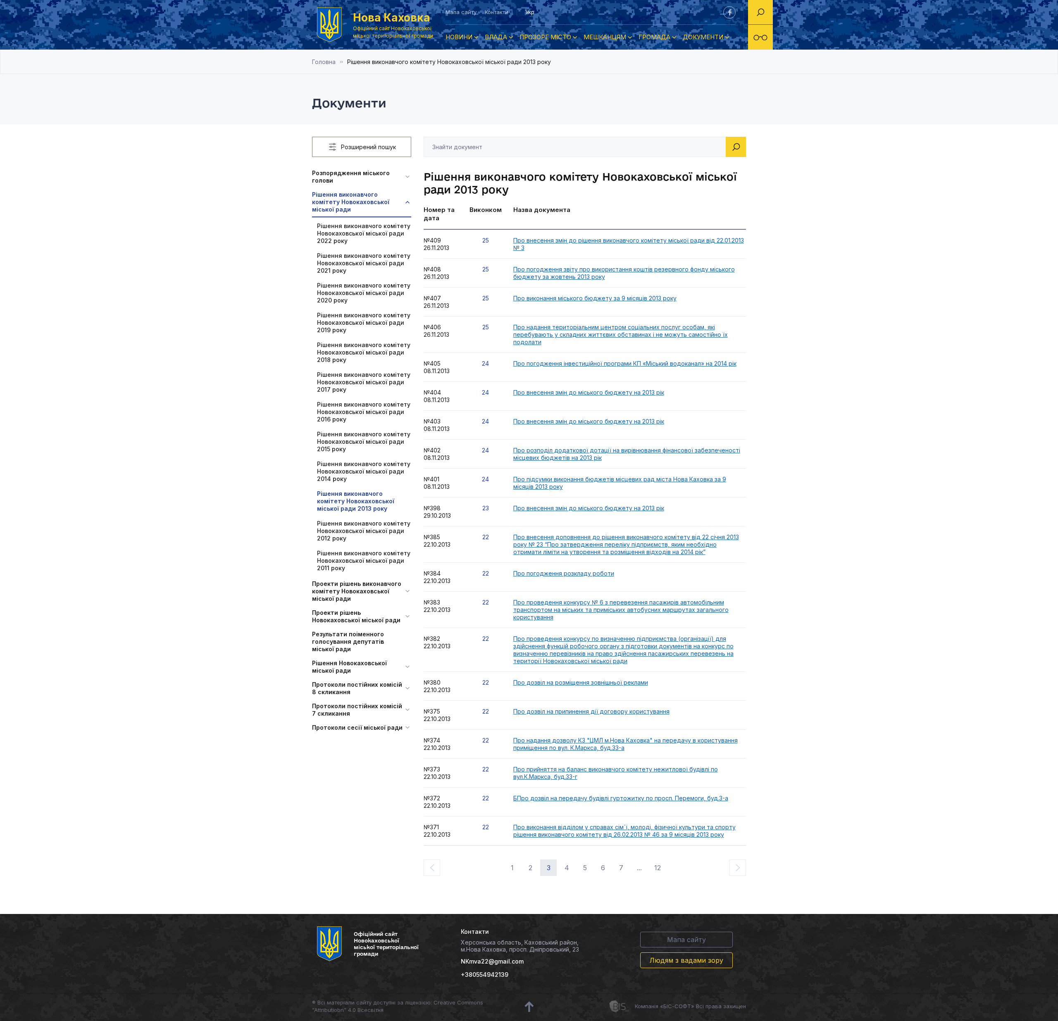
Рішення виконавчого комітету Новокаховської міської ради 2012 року (363, 531)
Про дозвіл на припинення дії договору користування (591, 711)
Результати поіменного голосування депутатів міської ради (348, 641)
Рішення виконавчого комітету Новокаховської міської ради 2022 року (363, 233)
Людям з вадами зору (686, 960)
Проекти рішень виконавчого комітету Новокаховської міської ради (356, 591)
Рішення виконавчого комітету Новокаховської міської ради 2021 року (363, 263)
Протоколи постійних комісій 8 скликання (357, 688)
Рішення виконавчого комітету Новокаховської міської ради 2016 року (363, 412)
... (639, 868)
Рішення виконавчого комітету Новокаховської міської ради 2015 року (363, 441)
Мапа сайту (461, 12)
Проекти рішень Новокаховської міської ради (356, 616)
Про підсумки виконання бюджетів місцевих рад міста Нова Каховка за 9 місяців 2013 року (619, 483)
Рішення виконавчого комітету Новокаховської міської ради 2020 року (363, 293)
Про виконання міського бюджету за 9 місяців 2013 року (595, 298)
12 (657, 868)
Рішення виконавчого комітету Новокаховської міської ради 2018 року (363, 352)
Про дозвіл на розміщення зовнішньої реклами (580, 682)
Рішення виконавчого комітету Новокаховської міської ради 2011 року (363, 560)
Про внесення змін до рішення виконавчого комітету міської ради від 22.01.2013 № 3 (628, 244)
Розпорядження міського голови (351, 176)
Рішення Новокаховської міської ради (349, 666)
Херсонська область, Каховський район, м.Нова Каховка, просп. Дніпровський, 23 (520, 946)
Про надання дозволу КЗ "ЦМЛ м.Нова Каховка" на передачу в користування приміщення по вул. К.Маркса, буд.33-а (625, 744)
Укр (529, 12)
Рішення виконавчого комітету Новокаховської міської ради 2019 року (363, 322)
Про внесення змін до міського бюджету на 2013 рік (588, 392)
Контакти (496, 12)
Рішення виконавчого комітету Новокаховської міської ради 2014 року (363, 471)
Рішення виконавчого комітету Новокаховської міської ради (350, 202)
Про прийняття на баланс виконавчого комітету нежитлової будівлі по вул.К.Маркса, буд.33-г (615, 773)
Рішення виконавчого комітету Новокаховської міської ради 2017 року (363, 382)
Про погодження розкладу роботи (563, 573)
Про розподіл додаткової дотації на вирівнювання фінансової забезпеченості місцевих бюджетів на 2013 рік (626, 454)
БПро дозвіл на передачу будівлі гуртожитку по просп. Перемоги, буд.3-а (620, 798)
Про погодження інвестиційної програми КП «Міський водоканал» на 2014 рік (624, 363)
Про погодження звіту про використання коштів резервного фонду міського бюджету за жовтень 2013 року (624, 273)
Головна (324, 61)
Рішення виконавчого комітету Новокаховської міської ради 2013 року (355, 501)
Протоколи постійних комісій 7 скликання (357, 709)
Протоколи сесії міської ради (357, 727)
